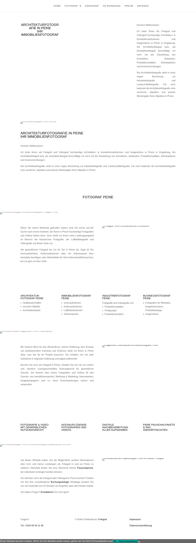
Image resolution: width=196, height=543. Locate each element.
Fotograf (71, 6)
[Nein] (139, 541)
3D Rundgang (112, 6)
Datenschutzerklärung (141, 525)
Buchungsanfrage (60, 482)
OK (115, 541)
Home (57, 6)
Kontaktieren (47, 492)
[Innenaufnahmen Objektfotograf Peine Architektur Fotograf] (133, 458)
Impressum (135, 519)
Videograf (92, 6)
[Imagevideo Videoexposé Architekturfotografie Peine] (130, 345)
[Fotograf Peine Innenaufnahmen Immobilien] (125, 226)
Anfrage (143, 6)
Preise (129, 6)
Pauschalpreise (85, 468)
